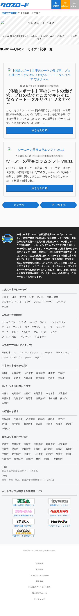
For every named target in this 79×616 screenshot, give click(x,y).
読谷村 (61, 419)
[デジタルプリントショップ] (59, 521)
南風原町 (16, 393)
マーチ (5, 332)
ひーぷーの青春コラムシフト (48, 156)
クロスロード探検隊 (47, 86)
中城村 (61, 373)
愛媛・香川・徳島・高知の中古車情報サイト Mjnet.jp (28, 480)
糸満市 (17, 378)
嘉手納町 (40, 378)
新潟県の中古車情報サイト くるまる (20, 471)
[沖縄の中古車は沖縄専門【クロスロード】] (14, 4)
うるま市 (28, 373)
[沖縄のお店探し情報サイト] (23, 501)
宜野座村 (58, 459)
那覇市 (29, 398)
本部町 (69, 454)
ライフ (43, 322)
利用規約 (39, 581)
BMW (27, 301)
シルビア (26, 332)
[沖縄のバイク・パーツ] (59, 511)
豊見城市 (40, 373)
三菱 (31, 297)
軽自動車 (6, 352)
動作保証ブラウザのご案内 (39, 587)
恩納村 (49, 454)
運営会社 (39, 563)
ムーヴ (33, 322)
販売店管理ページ (39, 593)
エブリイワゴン (57, 322)
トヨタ (5, 297)
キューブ (48, 327)
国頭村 (29, 459)
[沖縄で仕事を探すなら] (23, 521)
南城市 (61, 378)
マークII (6, 327)
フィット (17, 327)
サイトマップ (39, 599)
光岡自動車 (52, 297)
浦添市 (51, 373)
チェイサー (40, 337)
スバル (40, 297)
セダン (38, 357)
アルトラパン (40, 332)
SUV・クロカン (63, 352)
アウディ (61, 301)
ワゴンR (22, 322)
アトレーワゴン (9, 337)
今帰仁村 (6, 428)
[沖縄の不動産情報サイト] (23, 511)
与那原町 (28, 378)
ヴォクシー (26, 337)
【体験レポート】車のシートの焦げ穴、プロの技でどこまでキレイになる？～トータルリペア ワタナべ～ (39, 97)
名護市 (51, 378)
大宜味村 (18, 459)
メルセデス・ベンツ (12, 301)
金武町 (5, 403)
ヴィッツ (60, 327)
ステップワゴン (32, 327)
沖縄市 (5, 393)
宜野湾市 (16, 373)
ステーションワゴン (12, 357)
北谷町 (5, 424)
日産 (14, 297)
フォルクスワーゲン (43, 301)
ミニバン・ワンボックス (26, 352)
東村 (38, 459)
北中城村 (52, 398)
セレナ (15, 332)
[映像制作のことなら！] (59, 501)
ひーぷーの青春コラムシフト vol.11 (39, 161)
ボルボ (5, 306)
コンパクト (47, 352)
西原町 (5, 373)
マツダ (22, 297)
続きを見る (38, 130)
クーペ (28, 357)
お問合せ (39, 569)
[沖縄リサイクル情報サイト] (23, 532)
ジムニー (54, 332)
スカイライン (8, 322)
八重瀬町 (6, 378)
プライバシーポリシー (39, 575)
